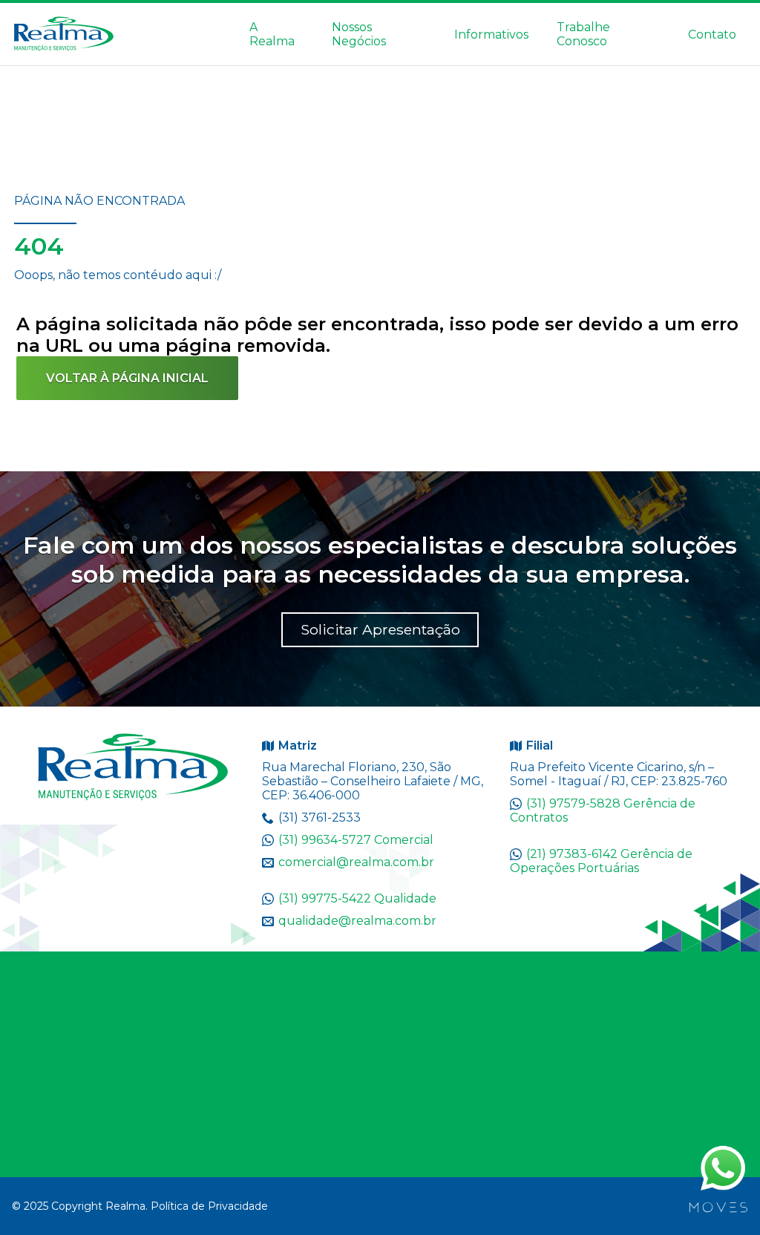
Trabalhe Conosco (583, 34)
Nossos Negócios (359, 34)
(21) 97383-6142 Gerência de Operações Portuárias (601, 861)
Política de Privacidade (209, 1206)
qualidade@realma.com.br (357, 921)
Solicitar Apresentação (380, 629)
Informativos (491, 34)
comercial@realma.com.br (356, 862)
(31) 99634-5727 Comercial (355, 840)
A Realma (272, 34)
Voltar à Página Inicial (127, 378)
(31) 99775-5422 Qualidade (357, 898)
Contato (712, 34)
